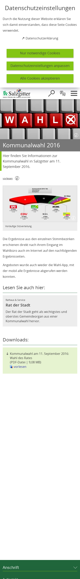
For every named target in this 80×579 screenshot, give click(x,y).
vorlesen (20, 367)
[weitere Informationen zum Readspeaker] (17, 178)
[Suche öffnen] (51, 93)
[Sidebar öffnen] (74, 93)
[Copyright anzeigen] (75, 134)
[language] (63, 93)
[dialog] (40, 44)
